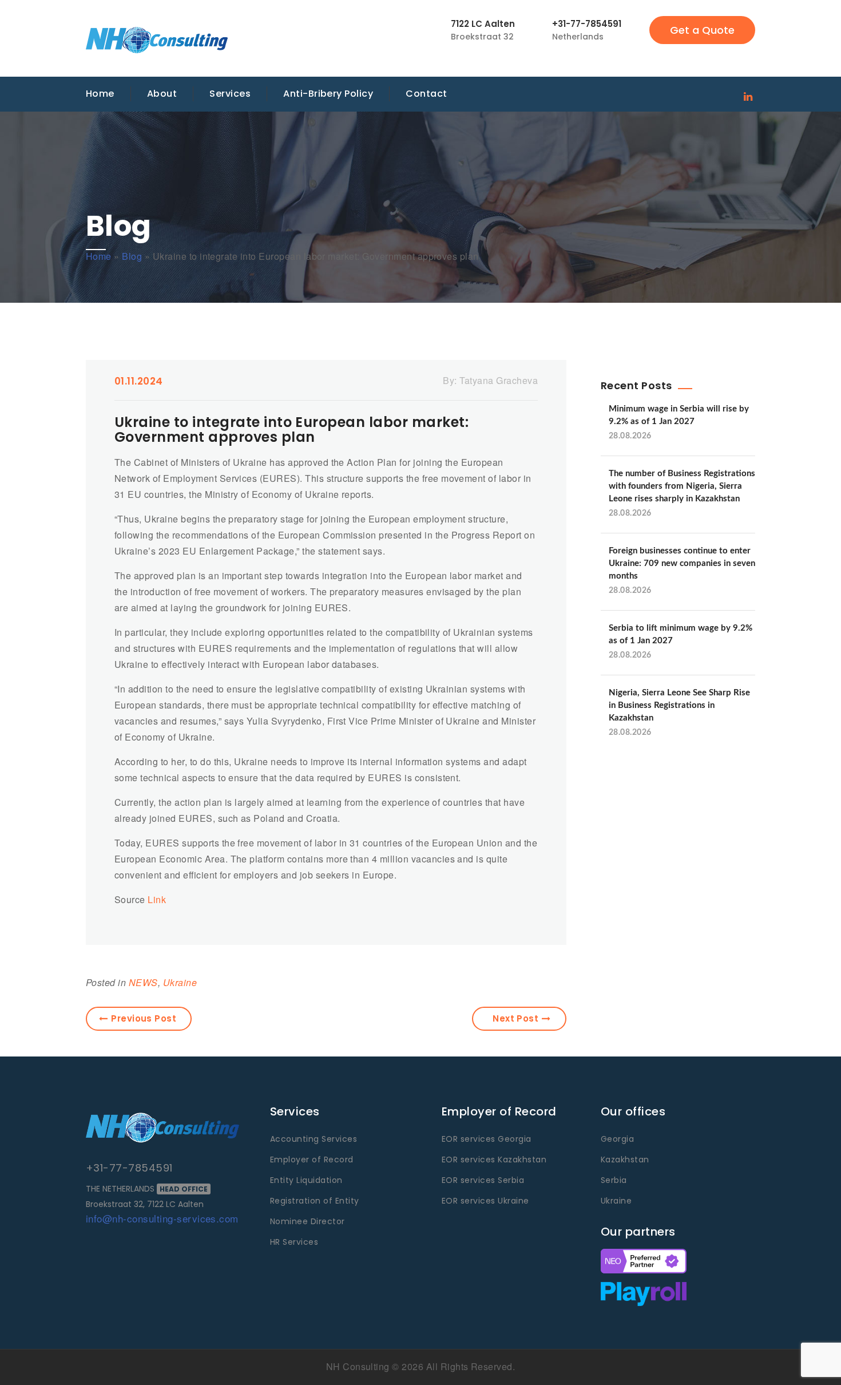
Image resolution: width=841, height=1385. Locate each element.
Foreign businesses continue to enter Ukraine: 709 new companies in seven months (682, 563)
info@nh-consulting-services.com (162, 1218)
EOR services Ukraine (485, 1200)
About (162, 93)
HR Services (294, 1242)
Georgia (617, 1139)
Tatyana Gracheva (498, 380)
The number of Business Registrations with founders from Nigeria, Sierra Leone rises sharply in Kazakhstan (682, 486)
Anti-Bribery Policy (328, 93)
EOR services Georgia (486, 1139)
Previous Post (143, 1018)
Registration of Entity (314, 1200)
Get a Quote (702, 30)
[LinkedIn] (748, 95)
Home (100, 93)
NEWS (143, 982)
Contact (426, 93)
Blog (132, 256)
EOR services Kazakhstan (494, 1159)
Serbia (614, 1180)
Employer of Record (312, 1159)
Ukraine (180, 982)
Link (157, 899)
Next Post (515, 1018)
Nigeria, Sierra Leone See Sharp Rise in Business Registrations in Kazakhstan (679, 705)
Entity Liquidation (306, 1180)
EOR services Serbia (483, 1180)
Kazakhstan (625, 1159)
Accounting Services (313, 1139)
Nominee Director (307, 1221)
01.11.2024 (138, 381)
